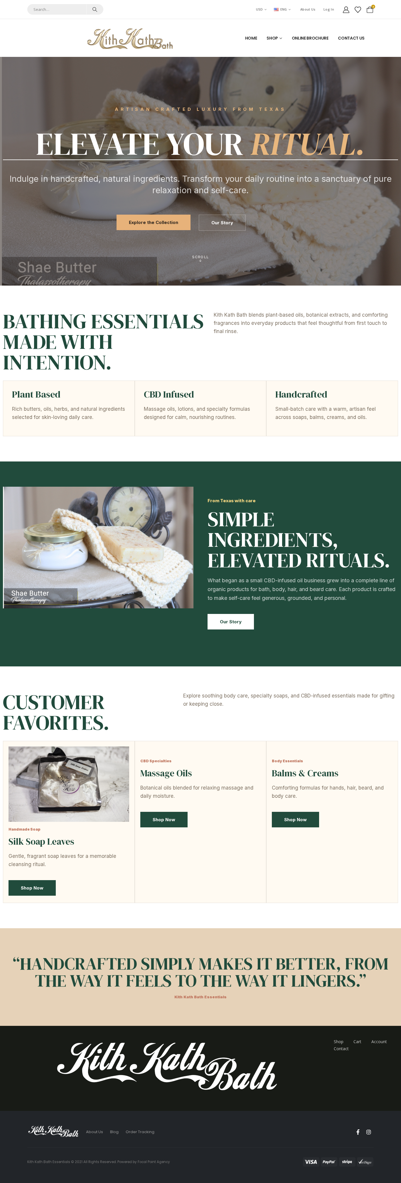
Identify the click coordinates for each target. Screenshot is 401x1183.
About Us (307, 9)
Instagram (368, 1132)
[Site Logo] (131, 38)
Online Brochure (310, 38)
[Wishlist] (358, 9)
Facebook (357, 1132)
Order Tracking (140, 1132)
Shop (272, 38)
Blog (114, 1132)
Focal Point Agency (154, 1162)
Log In (329, 9)
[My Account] (346, 9)
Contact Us (351, 38)
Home (251, 38)
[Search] (94, 9)
